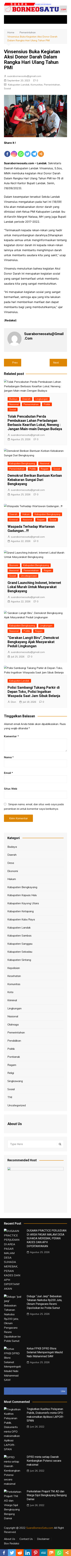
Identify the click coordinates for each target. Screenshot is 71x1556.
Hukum (26, 514)
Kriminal (13, 519)
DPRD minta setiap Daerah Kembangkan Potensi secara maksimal (44, 1460)
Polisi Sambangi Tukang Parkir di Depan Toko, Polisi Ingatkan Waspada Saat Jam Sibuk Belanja (34, 691)
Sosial (7, 88)
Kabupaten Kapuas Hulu (22, 895)
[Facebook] (7, 151)
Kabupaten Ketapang (20, 911)
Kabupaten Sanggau (19, 943)
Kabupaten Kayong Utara (23, 903)
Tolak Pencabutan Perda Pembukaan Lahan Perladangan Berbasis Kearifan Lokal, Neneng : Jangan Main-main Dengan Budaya (35, 422)
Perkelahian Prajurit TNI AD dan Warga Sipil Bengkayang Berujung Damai (47, 1495)
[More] (41, 151)
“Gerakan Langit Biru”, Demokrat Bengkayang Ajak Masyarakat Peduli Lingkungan (33, 642)
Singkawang (15, 1081)
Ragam (44, 468)
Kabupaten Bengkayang (22, 463)
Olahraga (13, 1024)
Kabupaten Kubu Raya (21, 919)
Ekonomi (13, 565)
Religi (10, 1073)
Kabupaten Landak (18, 84)
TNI (9, 1097)
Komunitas (37, 84)
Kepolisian (13, 968)
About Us (9, 1539)
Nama (9, 757)
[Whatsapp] (21, 151)
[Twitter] (27, 151)
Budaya (13, 398)
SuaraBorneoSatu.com (39, 1527)
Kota (10, 992)
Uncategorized (29, 575)
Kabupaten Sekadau (19, 951)
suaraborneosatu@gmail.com (24, 76)
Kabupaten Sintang (19, 959)
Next (56, 362)
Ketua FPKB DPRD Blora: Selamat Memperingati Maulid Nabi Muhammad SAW (45, 1352)
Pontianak (13, 1056)
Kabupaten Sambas (19, 935)
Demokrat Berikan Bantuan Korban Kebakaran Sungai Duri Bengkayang (35, 479)
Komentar (11, 736)
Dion (13, 701)
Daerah (26, 398)
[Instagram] (14, 151)
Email (8, 773)
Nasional (14, 404)
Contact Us (26, 1539)
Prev (15, 362)
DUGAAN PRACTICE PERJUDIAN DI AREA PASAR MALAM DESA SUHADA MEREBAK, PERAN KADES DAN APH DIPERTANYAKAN (46, 1238)
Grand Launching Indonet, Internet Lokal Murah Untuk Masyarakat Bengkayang (34, 587)
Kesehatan (14, 976)
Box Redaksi (11, 1543)
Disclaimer (43, 1539)
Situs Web (10, 788)
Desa (10, 863)
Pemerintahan (52, 84)
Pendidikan (14, 1040)
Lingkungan (42, 398)
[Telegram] (34, 151)
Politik (47, 404)
